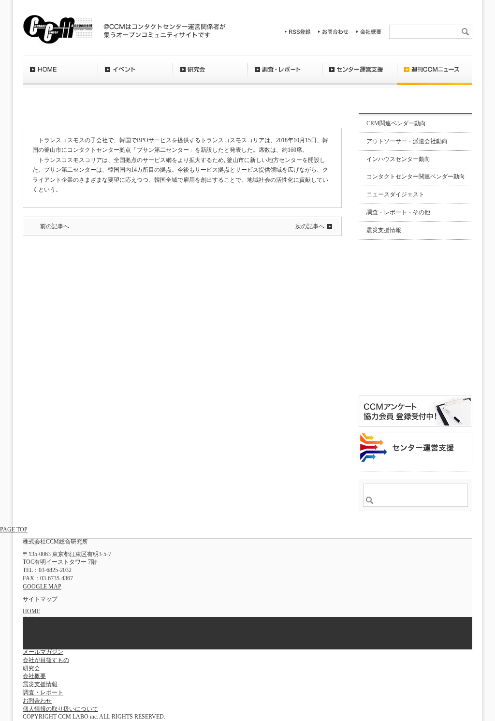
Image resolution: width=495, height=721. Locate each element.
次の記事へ (309, 226)
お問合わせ (333, 31)
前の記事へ (54, 226)
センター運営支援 (359, 75)
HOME (60, 75)
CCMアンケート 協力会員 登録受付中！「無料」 (415, 411)
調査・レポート (285, 75)
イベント (135, 75)
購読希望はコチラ (389, 313)
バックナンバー (389, 321)
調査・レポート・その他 (398, 212)
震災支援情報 (383, 230)
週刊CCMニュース (434, 75)
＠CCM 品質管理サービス (415, 447)
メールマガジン (43, 651)
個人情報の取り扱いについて (60, 709)
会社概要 (368, 31)
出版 (28, 619)
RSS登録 (298, 31)
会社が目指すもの (46, 660)
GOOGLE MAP (42, 586)
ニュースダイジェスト (395, 194)
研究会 (210, 75)
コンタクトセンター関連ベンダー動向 (415, 176)
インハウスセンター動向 (398, 159)
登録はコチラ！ (415, 364)
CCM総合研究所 (58, 29)
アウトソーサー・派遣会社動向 (407, 141)
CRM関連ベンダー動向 (396, 123)
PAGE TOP (14, 529)
